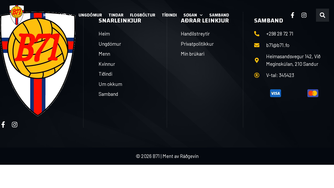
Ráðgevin (189, 156)
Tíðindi (169, 15)
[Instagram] (304, 15)
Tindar (116, 15)
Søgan (190, 15)
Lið (63, 15)
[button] (322, 15)
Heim (48, 15)
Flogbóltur (142, 15)
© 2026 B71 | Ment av (158, 156)
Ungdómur (90, 15)
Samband (219, 15)
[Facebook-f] (292, 15)
